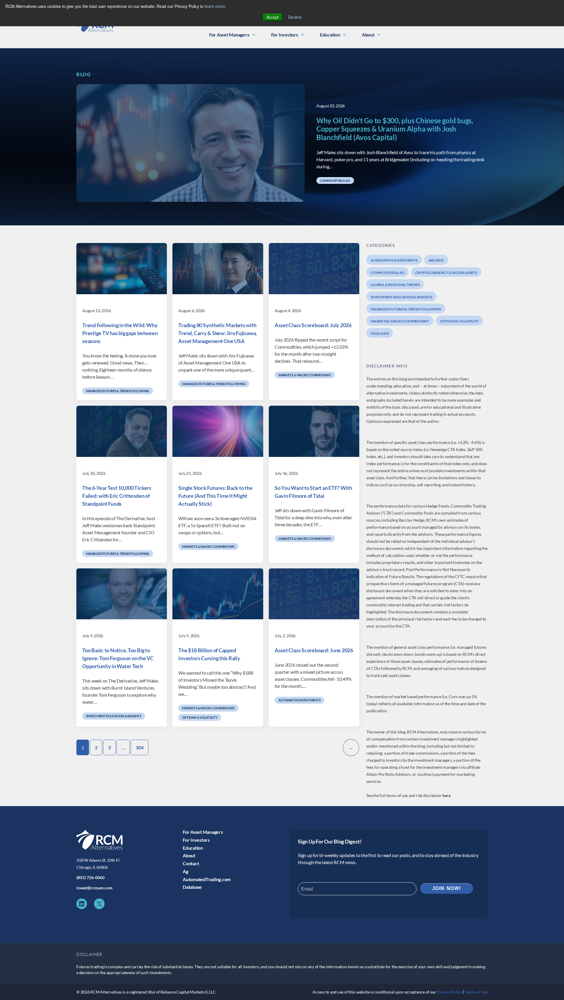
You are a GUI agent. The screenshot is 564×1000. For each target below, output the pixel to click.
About (368, 34)
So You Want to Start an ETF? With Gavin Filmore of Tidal (313, 492)
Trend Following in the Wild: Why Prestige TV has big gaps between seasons (119, 333)
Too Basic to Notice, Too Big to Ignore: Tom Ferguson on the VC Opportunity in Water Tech (118, 658)
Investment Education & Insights (113, 716)
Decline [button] (294, 17)
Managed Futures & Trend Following (117, 391)
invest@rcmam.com (94, 887)
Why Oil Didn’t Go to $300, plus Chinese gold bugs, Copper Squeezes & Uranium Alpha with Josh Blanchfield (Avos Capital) (394, 129)
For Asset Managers (229, 34)
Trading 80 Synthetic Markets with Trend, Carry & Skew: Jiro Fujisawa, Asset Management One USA (217, 333)
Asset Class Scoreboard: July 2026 (313, 325)
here (446, 795)
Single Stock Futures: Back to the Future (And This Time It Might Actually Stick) (215, 496)
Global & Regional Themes (395, 284)
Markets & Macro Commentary (304, 375)
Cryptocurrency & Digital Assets (446, 272)
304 (139, 747)
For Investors (284, 34)
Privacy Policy (449, 991)
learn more (215, 6)
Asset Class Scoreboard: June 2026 (314, 650)
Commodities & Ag (335, 180)
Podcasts (380, 333)
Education (330, 34)
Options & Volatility (199, 717)
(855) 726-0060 (90, 877)
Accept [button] (272, 17)
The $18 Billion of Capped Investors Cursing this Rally (209, 654)
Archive (436, 260)
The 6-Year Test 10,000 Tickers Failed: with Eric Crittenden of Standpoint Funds (116, 496)
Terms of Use (476, 991)
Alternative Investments (299, 700)
